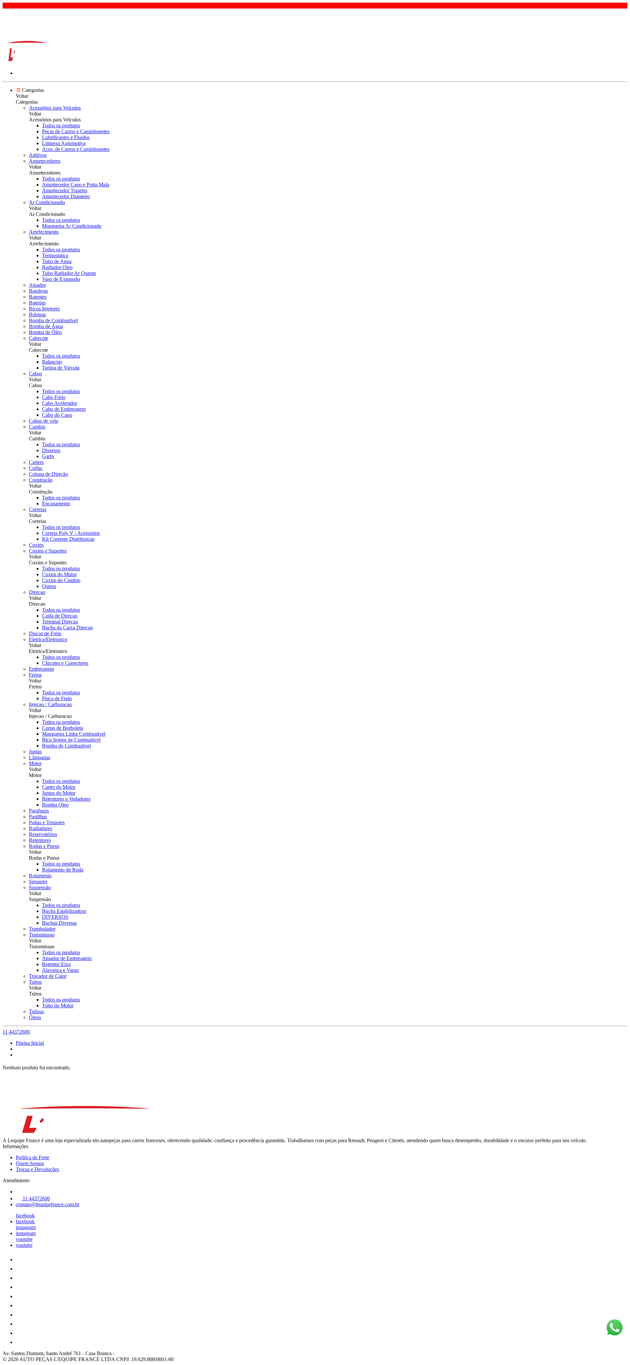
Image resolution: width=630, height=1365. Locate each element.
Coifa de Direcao (59, 616)
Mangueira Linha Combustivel (73, 734)
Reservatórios (43, 834)
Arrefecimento (44, 232)
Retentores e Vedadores (66, 799)
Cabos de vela (43, 421)
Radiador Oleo (57, 267)
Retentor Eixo (56, 964)
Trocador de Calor (48, 976)
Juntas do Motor (58, 793)
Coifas (35, 468)
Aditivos (38, 155)
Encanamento (56, 503)
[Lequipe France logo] (27, 62)
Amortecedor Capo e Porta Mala (75, 184)
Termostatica (55, 255)
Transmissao (41, 934)
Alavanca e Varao (60, 970)
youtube (24, 1239)
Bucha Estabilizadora (64, 911)
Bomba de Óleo (45, 332)
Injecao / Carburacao (50, 704)
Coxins (36, 545)
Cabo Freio (53, 397)
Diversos (51, 450)
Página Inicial (30, 1043)
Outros (49, 586)
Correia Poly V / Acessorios (71, 533)
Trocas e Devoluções (37, 1169)
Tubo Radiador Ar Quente (69, 273)
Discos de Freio (45, 633)
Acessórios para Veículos (55, 108)
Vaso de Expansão (61, 279)
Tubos (35, 982)
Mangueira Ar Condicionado (71, 226)
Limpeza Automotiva (64, 143)
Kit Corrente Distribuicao (68, 539)
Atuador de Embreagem (67, 958)
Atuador (37, 285)
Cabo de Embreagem (64, 409)
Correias (37, 509)
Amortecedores (44, 161)
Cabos (35, 373)
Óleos (35, 1017)
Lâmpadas (39, 757)
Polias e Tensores (47, 822)
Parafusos (39, 810)
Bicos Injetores (44, 308)
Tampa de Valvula (60, 367)
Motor (35, 763)
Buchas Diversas (59, 923)
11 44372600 (16, 1032)
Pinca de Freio (57, 698)
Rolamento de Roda (62, 869)
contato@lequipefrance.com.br (47, 1204)
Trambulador (42, 929)
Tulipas (36, 1011)
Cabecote (38, 338)
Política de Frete (32, 1157)
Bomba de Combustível (53, 320)
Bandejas (38, 291)
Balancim (52, 362)
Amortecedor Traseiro (64, 190)
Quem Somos (30, 1163)
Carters (36, 462)
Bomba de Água (46, 326)
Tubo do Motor (58, 1005)
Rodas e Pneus (44, 846)
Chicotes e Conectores (65, 663)
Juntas (35, 751)
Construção (40, 480)
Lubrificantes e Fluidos (66, 137)
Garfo (48, 456)
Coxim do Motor (59, 574)
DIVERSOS (55, 917)
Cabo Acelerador (59, 403)
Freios (35, 675)
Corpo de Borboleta (62, 728)
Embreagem (41, 669)
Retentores (40, 840)
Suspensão (40, 887)
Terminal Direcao (60, 621)
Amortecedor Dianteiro (66, 196)
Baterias (37, 302)
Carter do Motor (58, 787)
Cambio (37, 427)
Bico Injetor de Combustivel (71, 740)
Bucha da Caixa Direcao (67, 627)
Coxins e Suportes (48, 551)
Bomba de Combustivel (66, 745)
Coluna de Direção (48, 474)
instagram (26, 1227)
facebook (25, 1215)
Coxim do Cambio (61, 580)
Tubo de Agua (57, 261)
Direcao (37, 592)
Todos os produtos (61, 125)
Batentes (38, 297)
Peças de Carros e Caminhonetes (76, 131)
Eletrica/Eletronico (48, 639)
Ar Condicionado (47, 202)
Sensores (38, 881)
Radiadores (40, 828)
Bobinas (37, 314)
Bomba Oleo (55, 805)
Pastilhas (38, 816)
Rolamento (40, 875)
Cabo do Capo (57, 415)
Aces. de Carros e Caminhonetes (76, 149)
